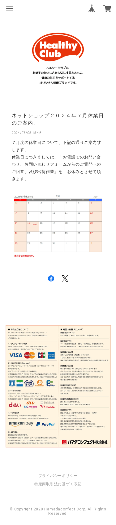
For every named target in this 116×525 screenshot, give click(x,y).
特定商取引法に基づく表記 (58, 484)
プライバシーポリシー (58, 476)
